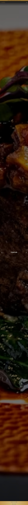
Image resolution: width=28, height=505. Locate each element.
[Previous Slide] (1, 252)
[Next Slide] (26, 252)
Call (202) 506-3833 (14, 502)
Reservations (14, 504)
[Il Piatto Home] (3, 2)
